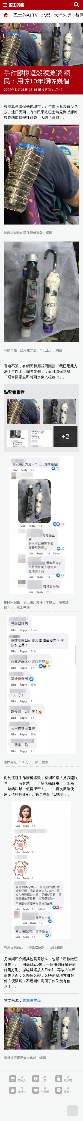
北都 (46, 15)
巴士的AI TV (26, 15)
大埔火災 (62, 15)
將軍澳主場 (31, 1000)
